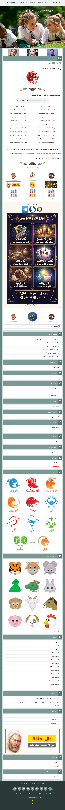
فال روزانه (40, 2)
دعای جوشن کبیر (55, 427)
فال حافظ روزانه (55, 719)
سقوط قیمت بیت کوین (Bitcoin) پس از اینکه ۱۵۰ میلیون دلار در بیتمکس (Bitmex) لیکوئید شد (38, 702)
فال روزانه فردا (55, 776)
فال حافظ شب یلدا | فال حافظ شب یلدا (35, 10)
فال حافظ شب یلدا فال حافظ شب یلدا (44, 58)
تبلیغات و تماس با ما (11, 2)
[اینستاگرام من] (37, 789)
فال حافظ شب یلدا (55, 723)
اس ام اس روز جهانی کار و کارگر (52, 353)
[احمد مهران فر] (52, 53)
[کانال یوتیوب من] (19, 789)
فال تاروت (47, 2)
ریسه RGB (56, 462)
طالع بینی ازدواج (55, 416)
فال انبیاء (57, 378)
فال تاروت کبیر (55, 645)
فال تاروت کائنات (55, 649)
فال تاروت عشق (55, 677)
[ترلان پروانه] (32, 53)
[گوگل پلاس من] (23, 789)
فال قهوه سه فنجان (55, 392)
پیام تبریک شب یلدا (55, 726)
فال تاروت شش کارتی (54, 666)
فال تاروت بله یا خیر (54, 684)
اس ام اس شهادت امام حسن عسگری (51, 356)
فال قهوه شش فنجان (54, 395)
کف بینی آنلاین (56, 406)
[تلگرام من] (45, 789)
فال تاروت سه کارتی (54, 656)
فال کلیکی (57, 441)
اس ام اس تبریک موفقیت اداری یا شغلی (50, 349)
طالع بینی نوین (56, 766)
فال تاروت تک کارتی (54, 652)
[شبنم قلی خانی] (13, 53)
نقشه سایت (26, 797)
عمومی (51, 326)
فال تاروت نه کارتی (55, 670)
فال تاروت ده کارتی (55, 673)
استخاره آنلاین (32, 2)
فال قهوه (57, 388)
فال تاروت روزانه (55, 642)
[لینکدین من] (15, 789)
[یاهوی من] (50, 789)
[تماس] (32, 789)
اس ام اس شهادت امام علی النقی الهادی (50, 346)
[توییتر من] (28, 789)
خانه (60, 2)
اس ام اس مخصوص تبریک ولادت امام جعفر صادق (48, 339)
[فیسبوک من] (41, 789)
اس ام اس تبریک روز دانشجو (53, 342)
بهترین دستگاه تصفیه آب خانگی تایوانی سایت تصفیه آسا (46, 698)
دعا (58, 431)
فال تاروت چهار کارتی (54, 659)
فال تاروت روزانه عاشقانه (53, 680)
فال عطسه (57, 762)
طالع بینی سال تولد (55, 631)
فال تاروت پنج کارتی (54, 663)
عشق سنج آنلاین (55, 452)
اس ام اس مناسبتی (22, 2)
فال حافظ (55, 2)
